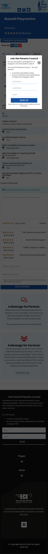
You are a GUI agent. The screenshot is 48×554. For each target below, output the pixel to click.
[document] (24, 277)
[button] (39, 63)
